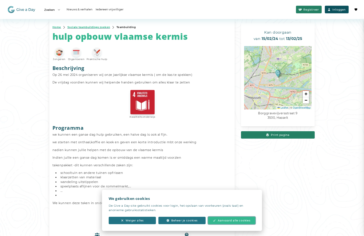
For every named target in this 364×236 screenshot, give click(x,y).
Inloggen (339, 9)
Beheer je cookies (184, 220)
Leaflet (284, 107)
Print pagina (280, 134)
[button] (278, 73)
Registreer (311, 9)
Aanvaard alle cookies (234, 220)
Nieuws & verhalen (79, 9)
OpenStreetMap (301, 107)
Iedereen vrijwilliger (109, 9)
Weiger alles (135, 220)
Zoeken (49, 9)
